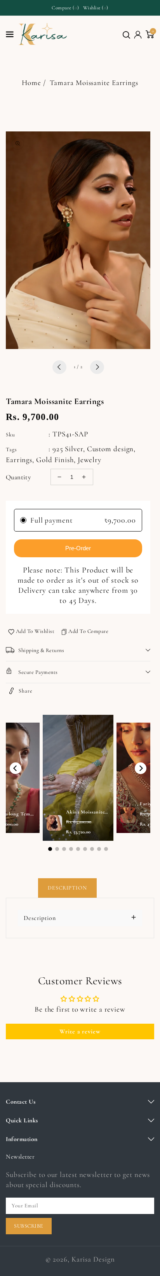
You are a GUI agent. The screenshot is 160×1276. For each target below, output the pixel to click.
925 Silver (67, 448)
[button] (126, 35)
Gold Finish (55, 459)
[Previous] (15, 768)
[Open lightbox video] (78, 778)
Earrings (19, 459)
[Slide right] (97, 367)
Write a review (80, 1031)
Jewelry (89, 459)
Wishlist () (95, 7)
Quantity (18, 477)
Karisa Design (93, 1259)
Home (31, 82)
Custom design (110, 448)
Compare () (65, 7)
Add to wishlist (35, 631)
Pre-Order (78, 548)
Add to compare (88, 631)
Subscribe (28, 1226)
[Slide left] (59, 367)
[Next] (140, 768)
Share (26, 691)
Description (67, 887)
